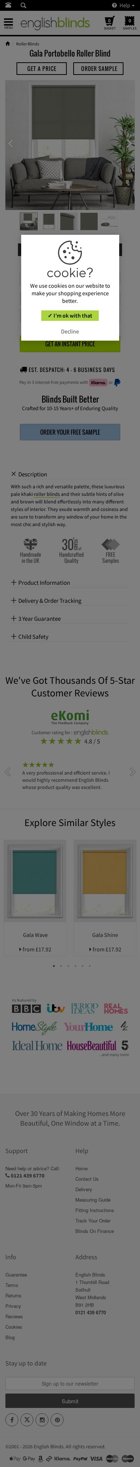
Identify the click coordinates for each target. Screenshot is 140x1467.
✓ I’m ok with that (70, 315)
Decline (70, 331)
